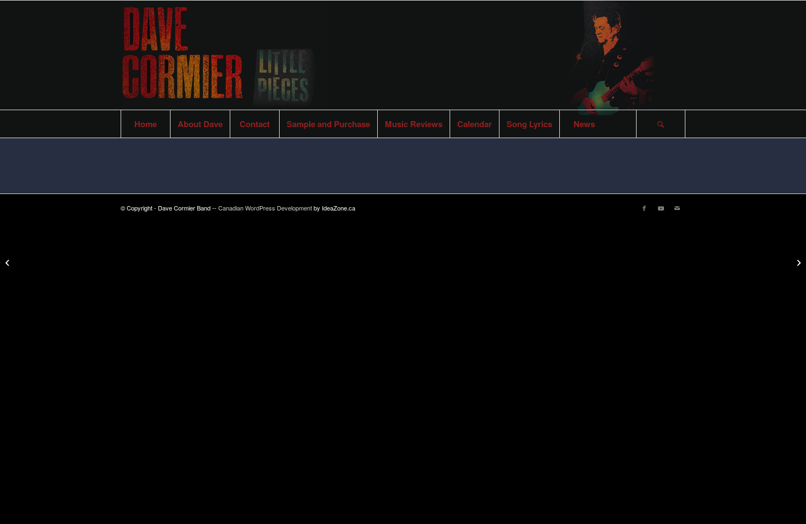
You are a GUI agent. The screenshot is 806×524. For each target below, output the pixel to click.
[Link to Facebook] (644, 208)
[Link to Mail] (677, 208)
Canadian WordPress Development (266, 207)
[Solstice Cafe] (8, 262)
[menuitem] (145, 124)
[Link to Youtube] (660, 208)
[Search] (660, 124)
